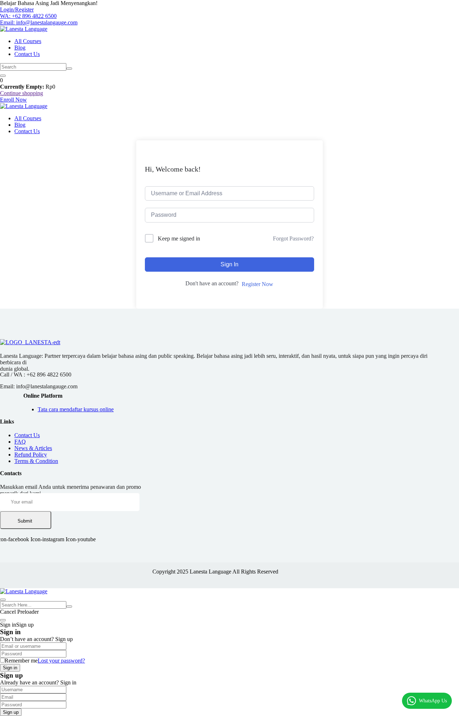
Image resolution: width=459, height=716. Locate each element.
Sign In (229, 264)
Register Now (257, 284)
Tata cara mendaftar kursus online (76, 409)
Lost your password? (61, 660)
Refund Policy (30, 454)
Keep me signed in (179, 238)
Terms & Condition (36, 461)
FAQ (20, 442)
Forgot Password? (293, 238)
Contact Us (27, 54)
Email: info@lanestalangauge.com (38, 22)
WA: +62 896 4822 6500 (28, 16)
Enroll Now (13, 100)
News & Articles (33, 448)
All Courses (27, 41)
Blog (19, 48)
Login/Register (17, 9)
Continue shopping (21, 93)
